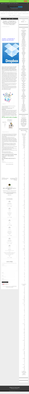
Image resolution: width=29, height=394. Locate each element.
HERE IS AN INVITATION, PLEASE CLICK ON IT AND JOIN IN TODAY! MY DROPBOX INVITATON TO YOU (24, 373)
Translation (23, 99)
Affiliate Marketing (23, 32)
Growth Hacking (23, 60)
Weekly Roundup (23, 106)
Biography (23, 36)
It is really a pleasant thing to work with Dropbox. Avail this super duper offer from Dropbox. (25, 354)
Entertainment (23, 53)
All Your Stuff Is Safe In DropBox (24, 284)
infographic (23, 65)
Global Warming (23, 58)
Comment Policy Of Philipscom (24, 43)
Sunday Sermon (23, 95)
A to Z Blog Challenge (23, 30)
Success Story (23, 94)
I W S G (23, 64)
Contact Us (23, 44)
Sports (23, 91)
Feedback (24, 56)
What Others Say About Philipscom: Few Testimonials (23, 126)
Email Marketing (23, 52)
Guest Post (15, 13)
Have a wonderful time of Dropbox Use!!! (25, 369)
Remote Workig (23, 85)
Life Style (24, 71)
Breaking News (23, 40)
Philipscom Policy (23, 80)
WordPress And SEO (23, 108)
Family (23, 55)
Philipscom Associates (14, 387)
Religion (23, 84)
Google (23, 59)
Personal (10, 15)
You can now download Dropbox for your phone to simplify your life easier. (25, 238)
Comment (3, 264)
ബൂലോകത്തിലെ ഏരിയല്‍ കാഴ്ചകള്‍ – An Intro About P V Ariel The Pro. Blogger (23, 124)
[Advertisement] (9, 33)
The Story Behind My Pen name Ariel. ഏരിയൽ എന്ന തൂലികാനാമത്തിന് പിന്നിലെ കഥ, (24, 121)
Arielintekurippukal (24, 33)
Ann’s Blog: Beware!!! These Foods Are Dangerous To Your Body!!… (13, 179)
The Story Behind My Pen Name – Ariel (23, 117)
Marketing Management (23, 74)
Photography (18, 15)
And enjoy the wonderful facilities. (25, 365)
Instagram (23, 67)
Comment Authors (3, 13)
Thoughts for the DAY (23, 98)
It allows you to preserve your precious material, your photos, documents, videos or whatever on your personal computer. (25, 153)
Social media (23, 90)
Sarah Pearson (9, 203)
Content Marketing (24, 45)
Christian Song (23, 42)
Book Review (23, 39)
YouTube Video (23, 111)
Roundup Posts (23, 87)
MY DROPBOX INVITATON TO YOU (9, 159)
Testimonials (23, 97)
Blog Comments (23, 37)
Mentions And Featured (23, 75)
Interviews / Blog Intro (25, 13)
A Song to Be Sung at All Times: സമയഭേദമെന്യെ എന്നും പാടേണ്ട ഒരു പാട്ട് (23, 119)
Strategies (23, 93)
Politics (23, 82)
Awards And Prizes (24, 34)
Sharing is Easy (24, 248)
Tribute (23, 101)
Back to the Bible (23, 35)
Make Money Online (23, 72)
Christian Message (24, 41)
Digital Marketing (23, 48)
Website (3, 278)
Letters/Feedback (23, 70)
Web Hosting (23, 105)
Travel (23, 100)
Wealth (23, 103)
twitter (23, 102)
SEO (6, 13)
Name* (3, 272)
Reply (11, 206)
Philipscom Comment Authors (23, 78)
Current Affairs (23, 47)
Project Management (23, 83)
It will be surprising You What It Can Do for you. (25, 301)
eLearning (23, 51)
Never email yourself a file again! (25, 233)
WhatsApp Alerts (23, 107)
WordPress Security (23, 109)
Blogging (23, 38)
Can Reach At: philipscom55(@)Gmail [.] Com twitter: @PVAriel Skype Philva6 (11, 193)
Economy (24, 50)
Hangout (23, 62)
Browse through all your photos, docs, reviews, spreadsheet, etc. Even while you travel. (25, 245)
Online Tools (23, 76)
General (23, 57)
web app (24, 104)
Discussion (23, 49)
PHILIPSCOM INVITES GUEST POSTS (23, 79)
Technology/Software (12, 24)
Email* (2, 275)
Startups (23, 92)
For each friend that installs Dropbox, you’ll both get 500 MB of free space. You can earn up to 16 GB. (25, 345)
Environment (23, 54)
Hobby (23, 63)
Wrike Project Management (23, 110)
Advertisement (23, 31)
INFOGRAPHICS (14, 15)
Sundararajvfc (9, 240)
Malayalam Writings (10, 13)
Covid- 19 (24, 46)
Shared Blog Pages (24, 89)
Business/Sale (20, 13)
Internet (8, 24)
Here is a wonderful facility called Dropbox (24, 146)
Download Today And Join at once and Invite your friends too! (25, 361)
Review (23, 86)
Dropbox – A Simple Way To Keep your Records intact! (24, 134)
